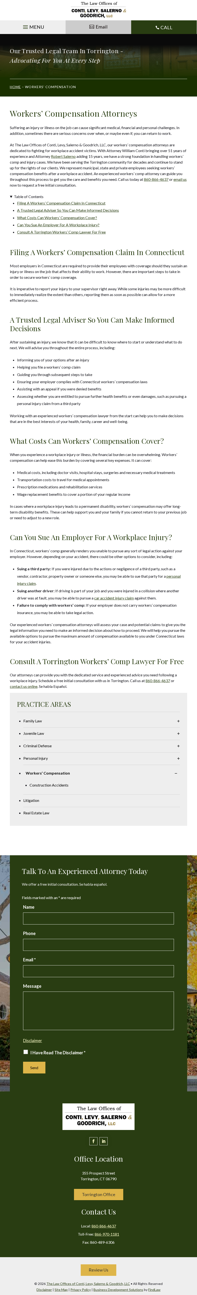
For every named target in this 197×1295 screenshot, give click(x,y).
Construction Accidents (49, 785)
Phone (29, 933)
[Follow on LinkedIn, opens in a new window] (103, 1141)
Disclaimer (32, 1040)
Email (102, 26)
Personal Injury (35, 758)
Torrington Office (98, 1194)
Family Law (32, 721)
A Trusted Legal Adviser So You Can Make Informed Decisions (68, 210)
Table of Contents (28, 196)
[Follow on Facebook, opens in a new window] (93, 1141)
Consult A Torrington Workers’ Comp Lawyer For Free (61, 232)
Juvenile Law (33, 733)
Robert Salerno (63, 156)
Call (166, 27)
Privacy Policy (80, 1290)
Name (28, 907)
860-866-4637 (156, 179)
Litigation (31, 800)
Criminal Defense (37, 745)
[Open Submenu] (178, 721)
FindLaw (154, 1290)
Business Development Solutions (118, 1290)
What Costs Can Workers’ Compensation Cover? (57, 217)
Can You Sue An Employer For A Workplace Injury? (58, 224)
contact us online (23, 686)
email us (180, 179)
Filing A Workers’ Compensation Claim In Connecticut (61, 203)
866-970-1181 (107, 1234)
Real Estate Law (36, 812)
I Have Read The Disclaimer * (58, 1052)
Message (32, 986)
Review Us (98, 1269)
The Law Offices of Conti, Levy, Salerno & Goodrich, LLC (88, 1284)
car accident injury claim (114, 598)
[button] (33, 26)
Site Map (61, 1290)
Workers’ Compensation (48, 773)
